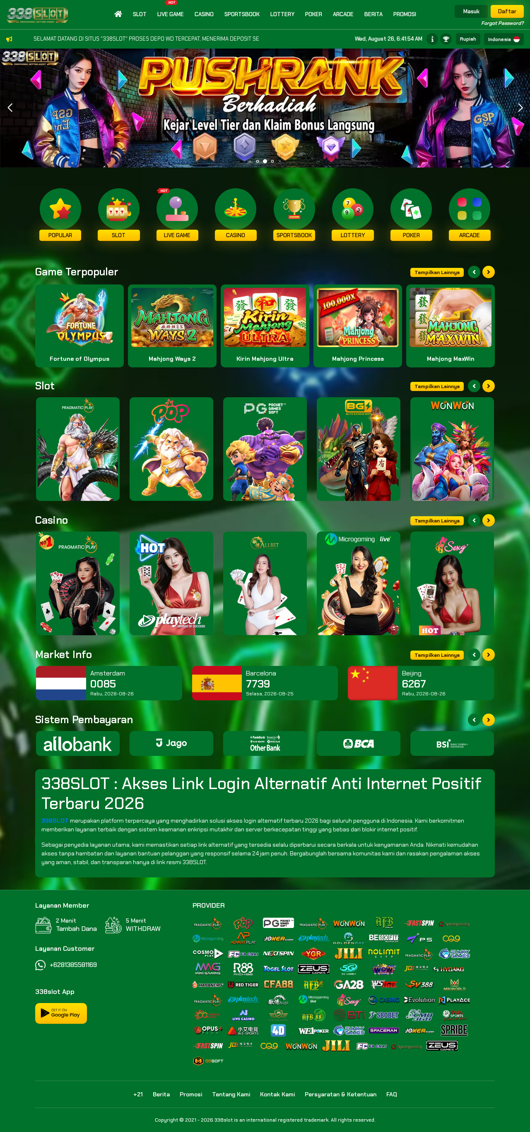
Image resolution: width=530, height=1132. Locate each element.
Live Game (170, 14)
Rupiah (468, 39)
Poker (313, 14)
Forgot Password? (502, 23)
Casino (204, 14)
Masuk (471, 11)
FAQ (391, 1094)
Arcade (343, 14)
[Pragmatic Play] (78, 449)
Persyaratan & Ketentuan (340, 1094)
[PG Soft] (265, 449)
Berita (373, 14)
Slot (140, 14)
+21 (138, 1094)
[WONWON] (452, 449)
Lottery (282, 14)
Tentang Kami (231, 1094)
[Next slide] (488, 272)
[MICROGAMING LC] (358, 583)
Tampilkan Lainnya (437, 272)
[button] (520, 108)
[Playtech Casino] (171, 583)
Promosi (404, 14)
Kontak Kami (277, 1094)
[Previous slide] (474, 272)
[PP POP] (171, 449)
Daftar (507, 11)
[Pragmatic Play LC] (78, 583)
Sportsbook (242, 14)
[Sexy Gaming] (452, 583)
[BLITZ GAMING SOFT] (358, 449)
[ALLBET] (265, 583)
